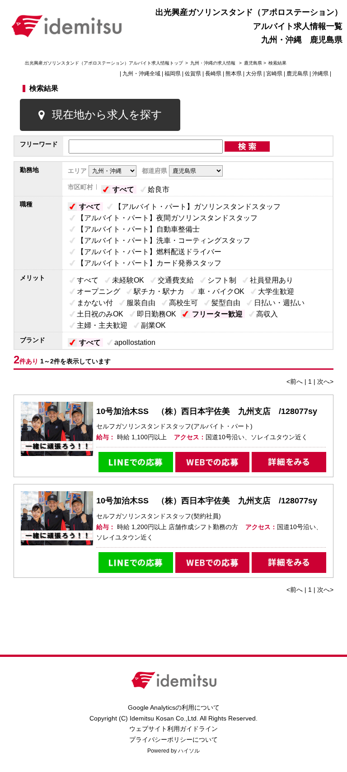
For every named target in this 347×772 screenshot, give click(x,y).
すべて (123, 189)
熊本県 (233, 73)
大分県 (254, 73)
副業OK (153, 325)
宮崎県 (274, 73)
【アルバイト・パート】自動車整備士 (138, 229)
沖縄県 (320, 73)
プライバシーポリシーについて (173, 739)
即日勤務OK (156, 314)
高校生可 (183, 303)
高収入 (267, 314)
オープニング (98, 291)
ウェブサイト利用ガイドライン (173, 728)
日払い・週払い (279, 303)
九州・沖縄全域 (141, 73)
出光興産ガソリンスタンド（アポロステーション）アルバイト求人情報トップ (104, 62)
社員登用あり (271, 280)
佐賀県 (193, 73)
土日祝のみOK (100, 314)
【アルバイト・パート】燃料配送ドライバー (149, 252)
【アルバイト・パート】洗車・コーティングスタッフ (163, 240)
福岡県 (172, 73)
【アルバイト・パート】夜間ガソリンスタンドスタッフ (167, 218)
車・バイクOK (221, 291)
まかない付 (95, 303)
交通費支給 (176, 280)
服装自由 (141, 303)
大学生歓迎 (276, 291)
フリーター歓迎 (217, 314)
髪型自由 (225, 303)
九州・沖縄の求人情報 (213, 62)
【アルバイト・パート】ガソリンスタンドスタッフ (197, 206)
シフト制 (221, 280)
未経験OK (128, 280)
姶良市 (158, 189)
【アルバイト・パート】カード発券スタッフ (149, 263)
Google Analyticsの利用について (174, 707)
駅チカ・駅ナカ (159, 291)
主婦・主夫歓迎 (102, 325)
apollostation (134, 342)
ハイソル (189, 751)
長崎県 (213, 73)
